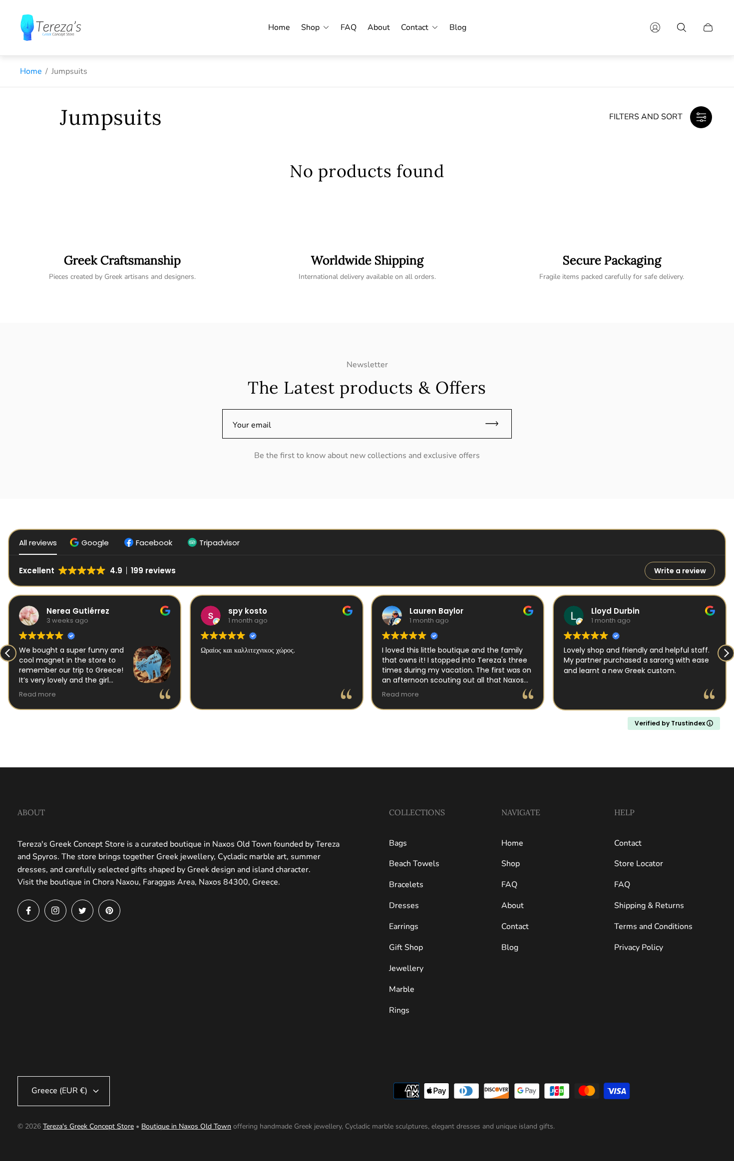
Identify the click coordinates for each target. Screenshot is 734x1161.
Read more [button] (37, 694)
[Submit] (496, 424)
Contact (515, 926)
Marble (401, 989)
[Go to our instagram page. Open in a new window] (55, 911)
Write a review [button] (680, 571)
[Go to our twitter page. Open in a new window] (82, 911)
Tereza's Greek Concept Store (88, 1126)
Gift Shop (406, 947)
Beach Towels (414, 863)
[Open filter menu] (701, 117)
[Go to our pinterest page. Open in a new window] (109, 911)
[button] (90, 542)
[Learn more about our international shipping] (367, 267)
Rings (399, 1010)
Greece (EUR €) (59, 1090)
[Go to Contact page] (611, 267)
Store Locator (638, 863)
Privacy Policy (638, 947)
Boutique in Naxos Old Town (186, 1126)
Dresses (404, 905)
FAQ (509, 884)
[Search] (682, 27)
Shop (510, 863)
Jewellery (406, 968)
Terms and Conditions (653, 926)
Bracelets (406, 884)
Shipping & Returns (649, 905)
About (512, 905)
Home (31, 71)
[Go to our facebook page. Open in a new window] (28, 911)
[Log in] (655, 27)
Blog (509, 947)
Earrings (403, 926)
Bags (398, 843)
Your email (252, 425)
